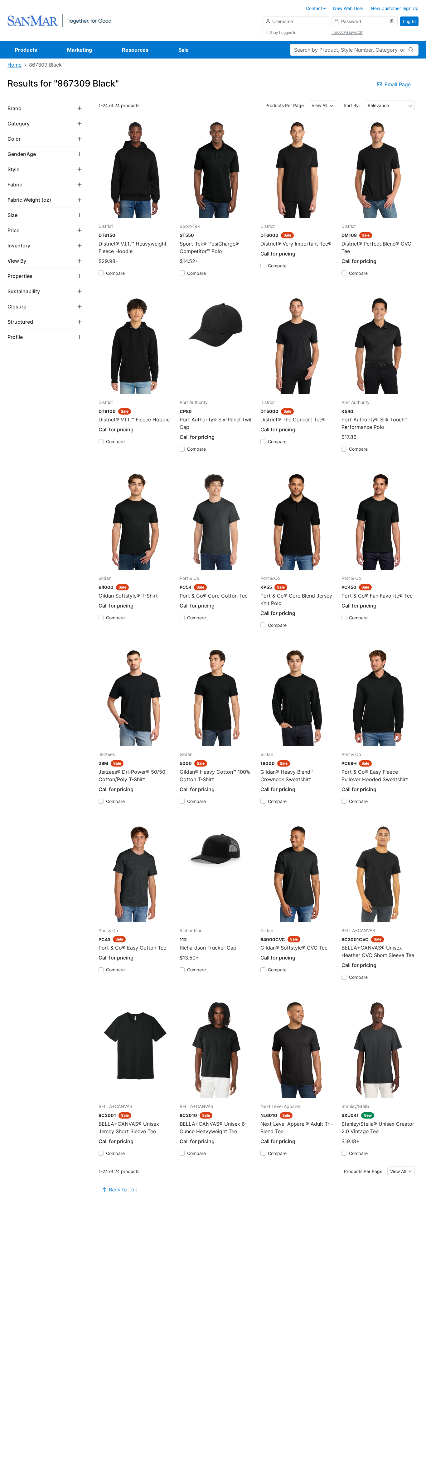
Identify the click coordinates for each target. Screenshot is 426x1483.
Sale (183, 50)
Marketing (79, 50)
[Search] (411, 50)
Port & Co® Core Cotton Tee (214, 596)
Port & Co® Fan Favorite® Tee (377, 596)
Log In (409, 21)
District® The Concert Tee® (293, 419)
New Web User (348, 8)
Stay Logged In (283, 32)
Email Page (398, 84)
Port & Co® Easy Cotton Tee (132, 948)
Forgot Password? (347, 32)
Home (14, 65)
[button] (44, 108)
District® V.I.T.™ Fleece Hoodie (134, 419)
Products (26, 50)
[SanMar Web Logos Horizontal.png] (59, 20)
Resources (135, 50)
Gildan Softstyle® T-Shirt (128, 596)
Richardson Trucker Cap (208, 948)
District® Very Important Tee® (296, 244)
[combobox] (322, 105)
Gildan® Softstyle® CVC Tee (293, 948)
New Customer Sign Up (395, 8)
